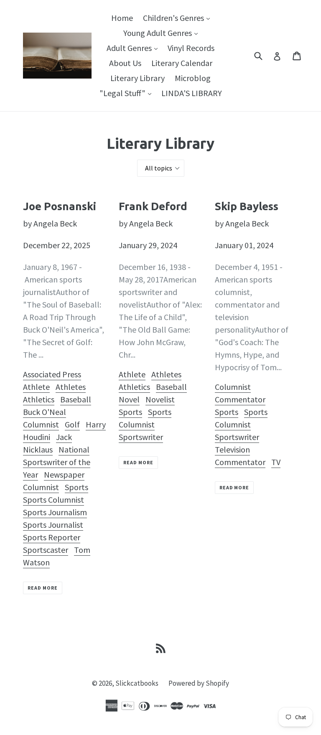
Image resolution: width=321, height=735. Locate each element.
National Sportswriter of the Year (56, 462)
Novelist (160, 399)
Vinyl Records (191, 48)
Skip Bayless (246, 206)
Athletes (71, 386)
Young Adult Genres (162, 32)
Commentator (240, 399)
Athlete (36, 386)
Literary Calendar (181, 63)
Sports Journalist (53, 524)
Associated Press (52, 374)
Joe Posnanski (59, 206)
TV (275, 462)
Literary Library (137, 78)
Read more (43, 588)
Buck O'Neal (44, 412)
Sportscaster (45, 549)
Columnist (41, 424)
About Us (125, 63)
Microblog (193, 78)
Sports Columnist (53, 499)
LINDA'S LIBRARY (191, 93)
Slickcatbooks (136, 683)
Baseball (75, 399)
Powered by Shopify (198, 683)
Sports (76, 487)
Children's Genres (178, 17)
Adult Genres (134, 47)
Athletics (38, 399)
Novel (129, 399)
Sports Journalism (55, 512)
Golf (72, 424)
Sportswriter (141, 437)
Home (122, 18)
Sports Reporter (51, 537)
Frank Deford (153, 206)
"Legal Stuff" (127, 92)
